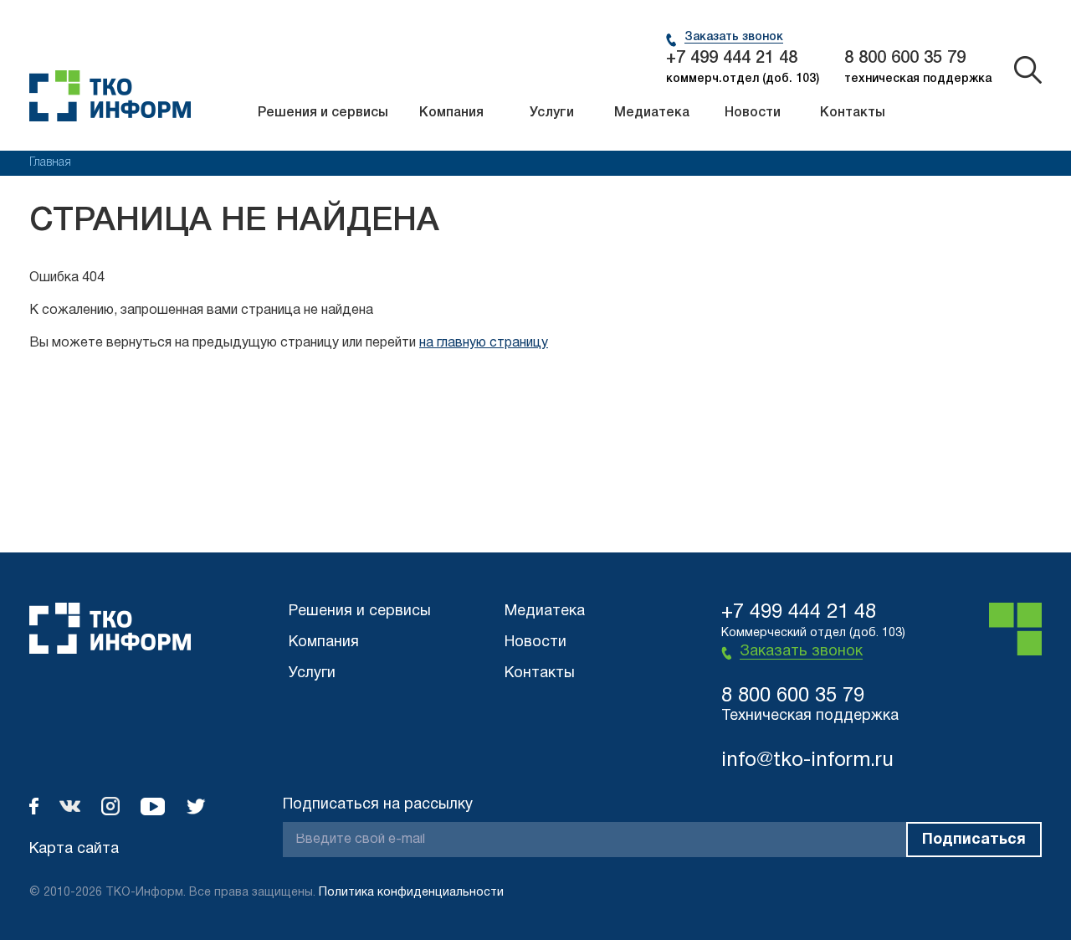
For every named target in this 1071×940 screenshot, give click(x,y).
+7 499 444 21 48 (731, 58)
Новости (753, 113)
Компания (451, 113)
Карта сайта (74, 849)
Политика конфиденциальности (411, 892)
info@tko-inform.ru (807, 761)
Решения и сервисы (323, 113)
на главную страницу (483, 343)
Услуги (552, 113)
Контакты (852, 113)
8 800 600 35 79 (905, 58)
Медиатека (651, 113)
